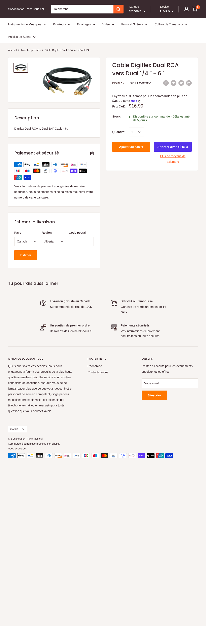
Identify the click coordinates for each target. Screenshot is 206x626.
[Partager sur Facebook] (166, 83)
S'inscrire (154, 395)
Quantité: (118, 132)
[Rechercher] (118, 9)
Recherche (95, 366)
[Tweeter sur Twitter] (181, 83)
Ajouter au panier (131, 146)
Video (106, 24)
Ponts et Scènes (132, 24)
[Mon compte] (186, 9)
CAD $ (14, 429)
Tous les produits (31, 50)
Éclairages (84, 24)
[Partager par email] (189, 83)
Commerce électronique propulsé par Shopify (34, 443)
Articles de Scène (19, 36)
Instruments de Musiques (24, 24)
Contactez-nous (98, 372)
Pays (17, 232)
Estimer (25, 255)
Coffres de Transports (168, 24)
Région (47, 232)
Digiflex (118, 83)
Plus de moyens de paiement (172, 158)
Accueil (12, 50)
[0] (194, 9)
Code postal (77, 232)
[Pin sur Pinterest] (173, 83)
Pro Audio (59, 24)
